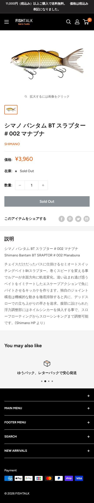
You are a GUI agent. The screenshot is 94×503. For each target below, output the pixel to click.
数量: (8, 185)
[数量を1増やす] (43, 185)
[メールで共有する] (87, 218)
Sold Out (47, 201)
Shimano (12, 144)
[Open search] (68, 21)
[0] (86, 21)
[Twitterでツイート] (78, 218)
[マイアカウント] (77, 21)
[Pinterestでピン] (70, 218)
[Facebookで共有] (62, 218)
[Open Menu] (6, 22)
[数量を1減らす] (19, 185)
